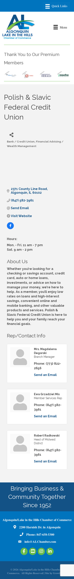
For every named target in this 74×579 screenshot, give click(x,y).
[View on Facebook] (10, 228)
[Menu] (56, 6)
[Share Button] (11, 134)
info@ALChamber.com (40, 541)
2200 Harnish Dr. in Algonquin (40, 527)
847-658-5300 (45, 534)
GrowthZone (60, 573)
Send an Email (45, 375)
